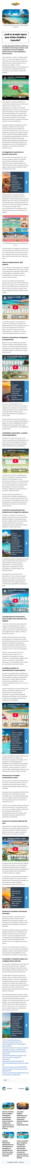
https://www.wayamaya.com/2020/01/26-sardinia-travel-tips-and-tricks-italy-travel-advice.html (15, 1069)
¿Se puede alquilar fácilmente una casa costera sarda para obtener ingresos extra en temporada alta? (23, 1118)
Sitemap (21, 1162)
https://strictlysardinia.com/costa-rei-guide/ (15, 1063)
